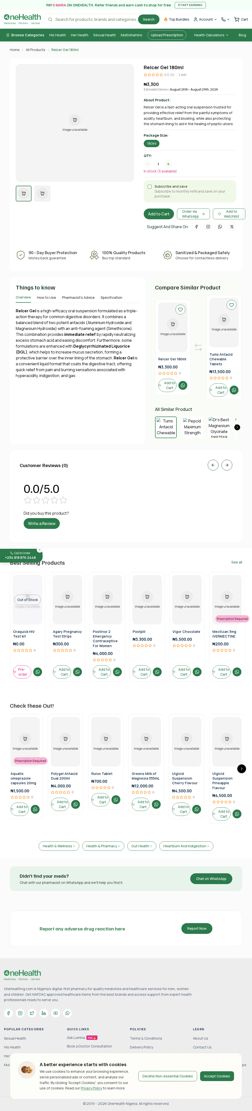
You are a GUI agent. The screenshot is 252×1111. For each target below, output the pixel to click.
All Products (35, 49)
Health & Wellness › (59, 846)
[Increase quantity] (168, 164)
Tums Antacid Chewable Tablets (221, 359)
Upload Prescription (167, 35)
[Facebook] (8, 1013)
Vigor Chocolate (186, 631)
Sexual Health (104, 35)
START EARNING (190, 5)
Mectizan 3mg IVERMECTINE (224, 634)
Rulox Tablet (101, 773)
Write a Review (41, 523)
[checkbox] (150, 187)
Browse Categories (27, 35)
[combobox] (160, 164)
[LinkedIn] (43, 1013)
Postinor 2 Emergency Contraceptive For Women (105, 638)
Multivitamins (131, 35)
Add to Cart (159, 214)
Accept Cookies (217, 1076)
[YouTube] (55, 1013)
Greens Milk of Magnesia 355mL (145, 776)
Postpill (139, 631)
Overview (23, 297)
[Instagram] (20, 1013)
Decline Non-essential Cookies (167, 1076)
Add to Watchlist (231, 214)
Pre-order (22, 672)
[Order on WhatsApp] (182, 385)
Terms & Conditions (146, 1038)
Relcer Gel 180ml (172, 359)
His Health (57, 35)
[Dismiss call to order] (40, 550)
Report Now (196, 928)
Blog (242, 35)
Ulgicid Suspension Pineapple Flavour (222, 780)
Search (149, 19)
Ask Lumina (81, 1037)
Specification (111, 297)
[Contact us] (225, 19)
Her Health (79, 35)
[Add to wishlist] (180, 309)
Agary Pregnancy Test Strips (67, 634)
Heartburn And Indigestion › (186, 846)
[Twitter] (32, 1013)
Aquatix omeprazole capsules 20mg (23, 778)
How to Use (46, 297)
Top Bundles (176, 19)
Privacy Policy (91, 1088)
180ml (151, 143)
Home (15, 49)
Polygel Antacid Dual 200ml (64, 776)
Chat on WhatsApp (211, 878)
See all (236, 562)
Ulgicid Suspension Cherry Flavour (185, 778)
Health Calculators (209, 35)
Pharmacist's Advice (78, 297)
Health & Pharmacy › (103, 846)
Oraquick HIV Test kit (24, 634)
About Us (200, 1038)
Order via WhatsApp (190, 214)
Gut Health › (141, 846)
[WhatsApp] (67, 1013)
